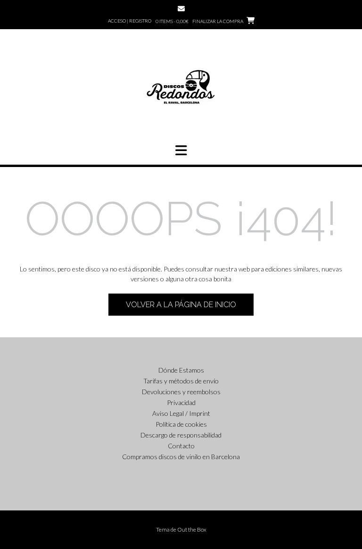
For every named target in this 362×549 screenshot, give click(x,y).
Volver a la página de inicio (181, 304)
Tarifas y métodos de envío (181, 381)
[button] (181, 150)
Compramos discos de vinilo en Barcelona (181, 457)
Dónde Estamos (181, 370)
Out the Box (191, 529)
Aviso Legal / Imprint (181, 413)
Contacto (181, 446)
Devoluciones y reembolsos (181, 392)
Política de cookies (181, 424)
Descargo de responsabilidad (181, 435)
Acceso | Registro (129, 21)
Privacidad (181, 402)
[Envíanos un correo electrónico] (181, 8)
